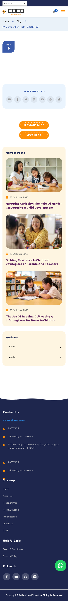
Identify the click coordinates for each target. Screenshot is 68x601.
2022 (12, 356)
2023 (12, 347)
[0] (54, 11)
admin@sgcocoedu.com (20, 436)
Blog (19, 21)
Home (5, 21)
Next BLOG (34, 135)
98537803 (13, 428)
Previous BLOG (34, 125)
